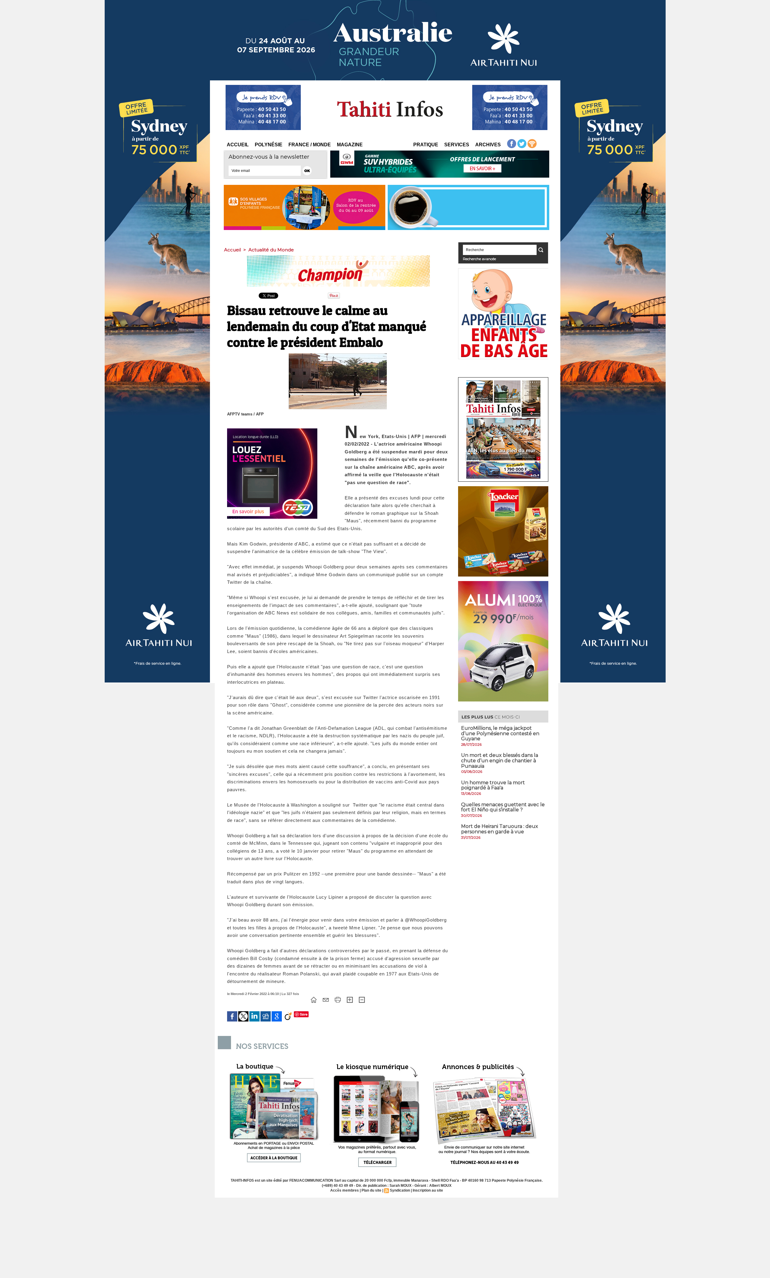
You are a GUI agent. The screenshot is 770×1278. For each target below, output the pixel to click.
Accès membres (344, 1190)
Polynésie (268, 144)
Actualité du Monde (271, 250)
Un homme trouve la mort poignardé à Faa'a (493, 785)
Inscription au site (428, 1190)
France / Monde (309, 144)
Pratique (425, 144)
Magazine (350, 144)
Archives (488, 144)
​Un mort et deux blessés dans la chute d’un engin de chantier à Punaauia (499, 760)
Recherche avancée (479, 259)
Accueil (238, 144)
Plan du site (371, 1190)
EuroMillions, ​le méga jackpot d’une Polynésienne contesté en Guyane (500, 733)
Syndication (400, 1190)
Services (456, 144)
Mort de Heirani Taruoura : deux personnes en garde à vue (499, 829)
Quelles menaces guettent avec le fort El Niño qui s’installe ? (503, 807)
